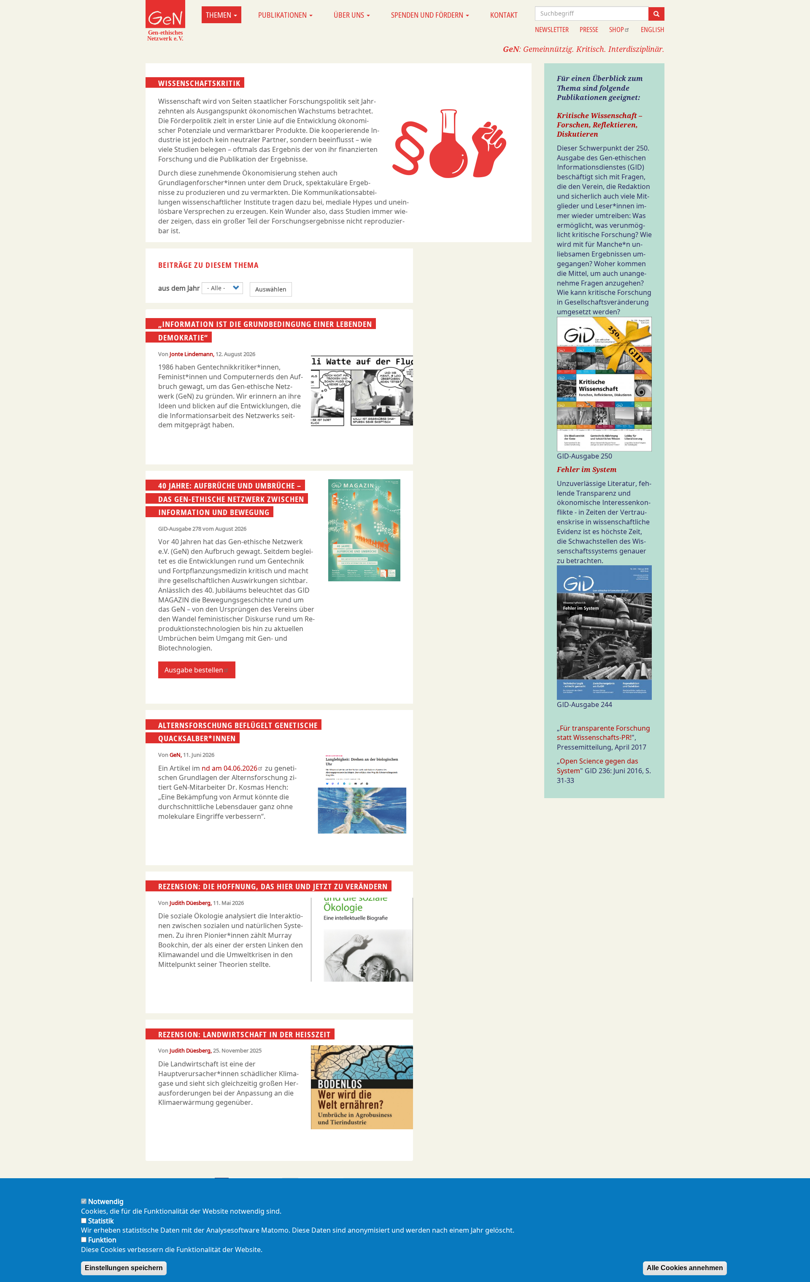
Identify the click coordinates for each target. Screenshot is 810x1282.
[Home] (165, 20)
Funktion (102, 1239)
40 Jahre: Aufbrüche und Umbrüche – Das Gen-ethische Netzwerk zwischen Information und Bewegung (231, 498)
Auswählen (270, 289)
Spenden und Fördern (428, 15)
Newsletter (552, 29)
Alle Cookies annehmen (685, 1267)
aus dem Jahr (179, 288)
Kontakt (504, 15)
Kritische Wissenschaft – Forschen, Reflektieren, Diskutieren (599, 125)
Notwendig (106, 1201)
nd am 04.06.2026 (229, 768)
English (652, 29)
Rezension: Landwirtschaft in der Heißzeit (244, 1034)
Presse (589, 29)
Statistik (101, 1220)
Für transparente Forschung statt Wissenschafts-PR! (603, 732)
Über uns (350, 15)
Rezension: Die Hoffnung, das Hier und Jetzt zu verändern (273, 886)
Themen (219, 15)
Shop (616, 29)
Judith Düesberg (190, 903)
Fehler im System (587, 469)
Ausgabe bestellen (194, 670)
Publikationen (283, 15)
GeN (175, 754)
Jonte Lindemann (191, 354)
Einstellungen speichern (124, 1267)
